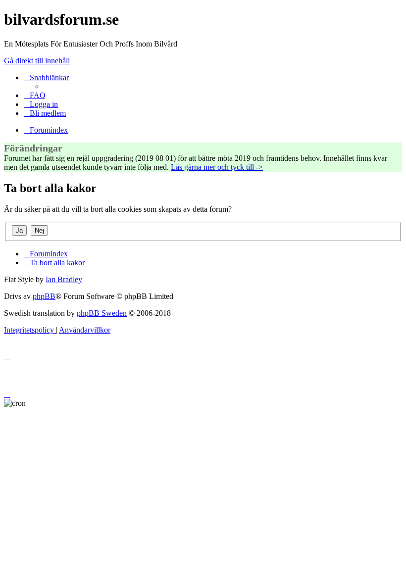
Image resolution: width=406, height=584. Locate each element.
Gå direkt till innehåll (37, 60)
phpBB (44, 296)
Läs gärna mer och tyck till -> (217, 167)
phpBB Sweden (102, 313)
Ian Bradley (64, 279)
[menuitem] (35, 95)
